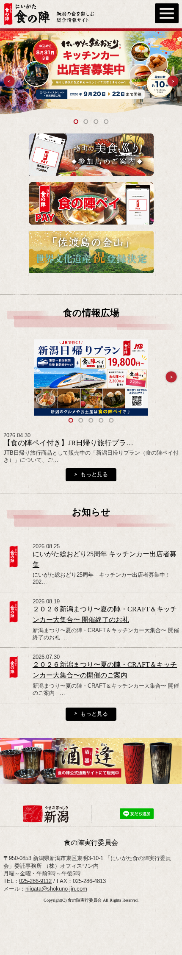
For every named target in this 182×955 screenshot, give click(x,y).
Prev (9, 81)
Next (172, 81)
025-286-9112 (35, 881)
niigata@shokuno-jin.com (56, 889)
